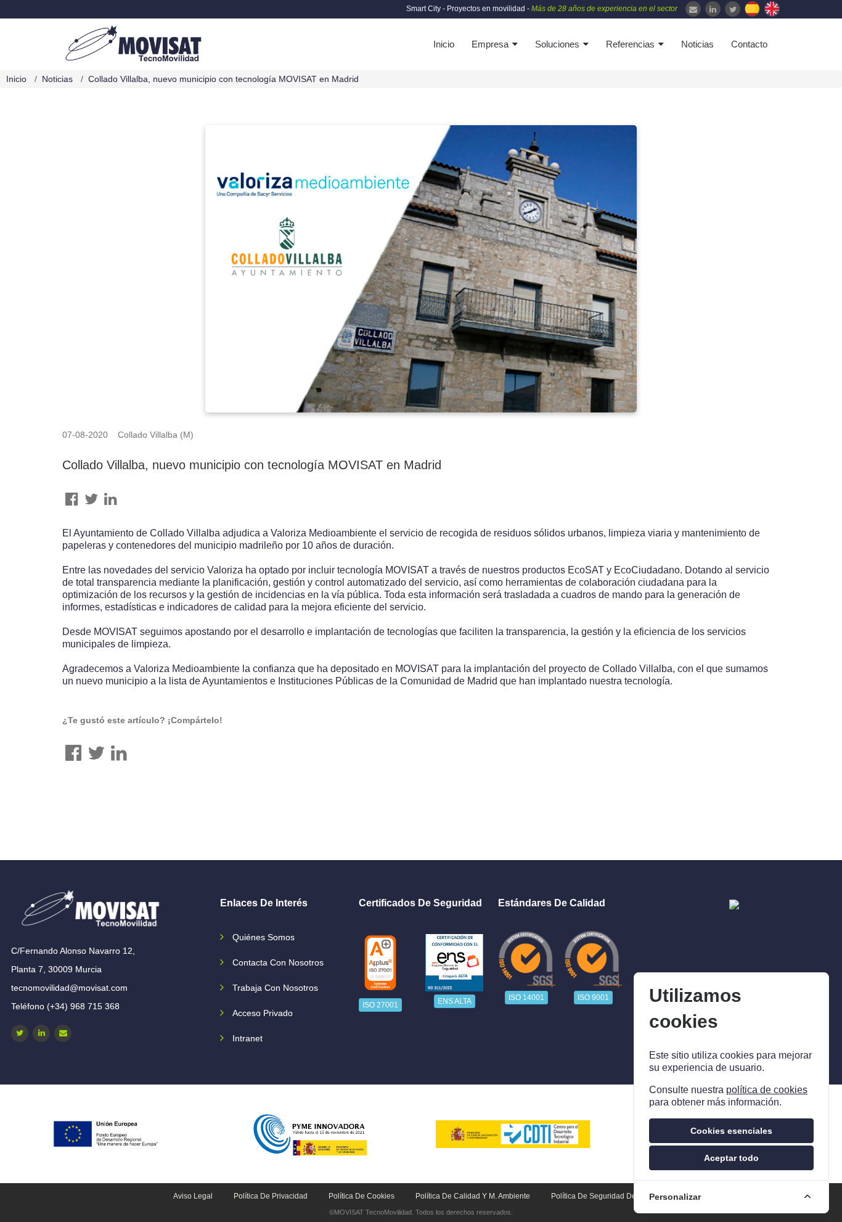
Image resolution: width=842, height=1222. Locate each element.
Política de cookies (361, 1196)
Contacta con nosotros (278, 962)
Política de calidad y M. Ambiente (472, 1196)
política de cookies (766, 1090)
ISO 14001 (526, 997)
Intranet (247, 1038)
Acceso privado (262, 1013)
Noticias (697, 44)
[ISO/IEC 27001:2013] (380, 962)
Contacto (749, 44)
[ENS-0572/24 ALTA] (454, 962)
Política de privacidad (271, 1196)
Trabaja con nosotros (275, 988)
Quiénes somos (263, 937)
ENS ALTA (455, 1001)
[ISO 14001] (526, 959)
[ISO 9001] (593, 959)
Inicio (443, 44)
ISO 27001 (380, 1005)
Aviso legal (193, 1196)
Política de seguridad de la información (619, 1196)
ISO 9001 (593, 997)
